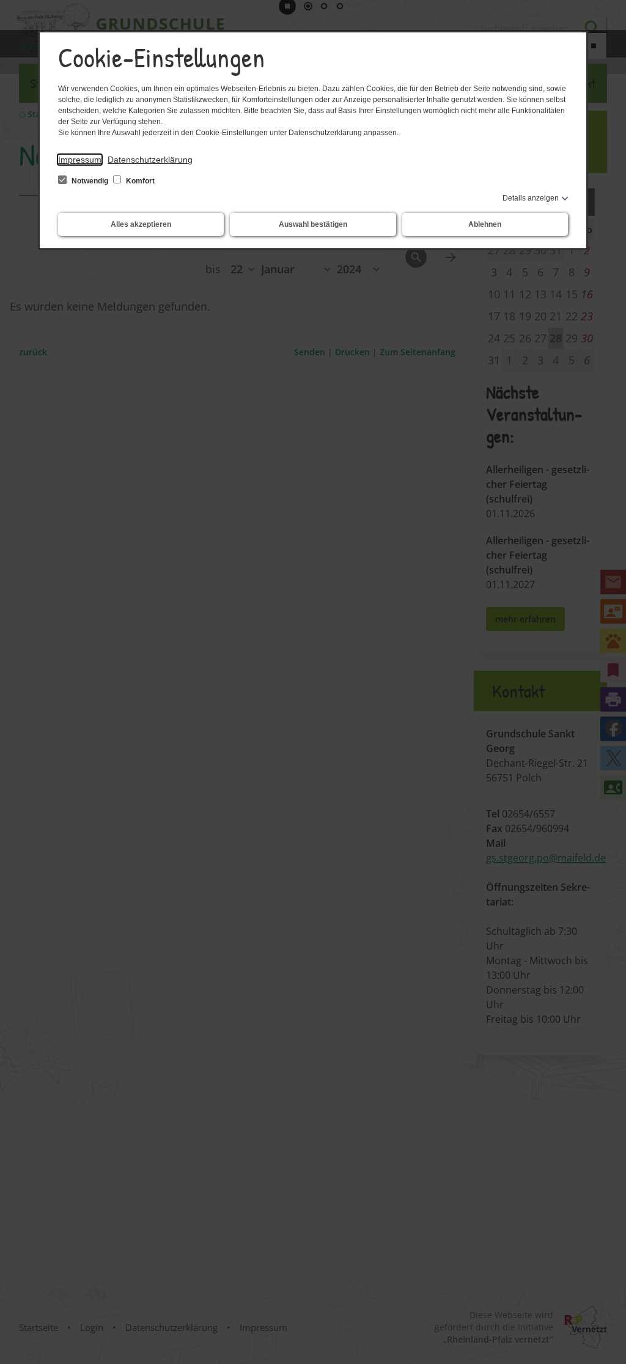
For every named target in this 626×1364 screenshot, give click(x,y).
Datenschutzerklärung (150, 159)
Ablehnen (484, 224)
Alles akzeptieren (141, 224)
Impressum (79, 159)
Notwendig (90, 181)
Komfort (139, 181)
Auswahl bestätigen (313, 224)
